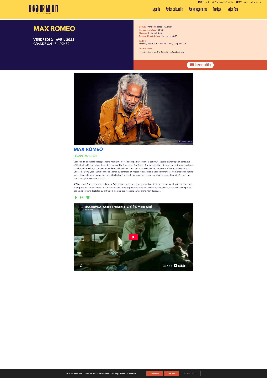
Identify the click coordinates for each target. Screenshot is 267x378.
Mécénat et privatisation (250, 2)
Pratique (217, 9)
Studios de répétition (224, 2)
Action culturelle (174, 9)
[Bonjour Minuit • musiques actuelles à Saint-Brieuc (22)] (43, 10)
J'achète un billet (202, 65)
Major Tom (233, 9)
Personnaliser (190, 373)
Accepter (155, 373)
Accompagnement (198, 9)
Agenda (156, 9)
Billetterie (205, 2)
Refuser (171, 373)
